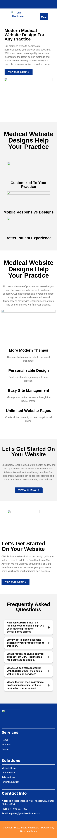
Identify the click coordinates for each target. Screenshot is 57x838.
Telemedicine (8, 777)
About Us (6, 744)
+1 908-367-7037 (18, 809)
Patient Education (10, 782)
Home (5, 740)
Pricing (5, 749)
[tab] (44, 16)
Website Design (9, 768)
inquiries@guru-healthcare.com (24, 813)
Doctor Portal (8, 772)
